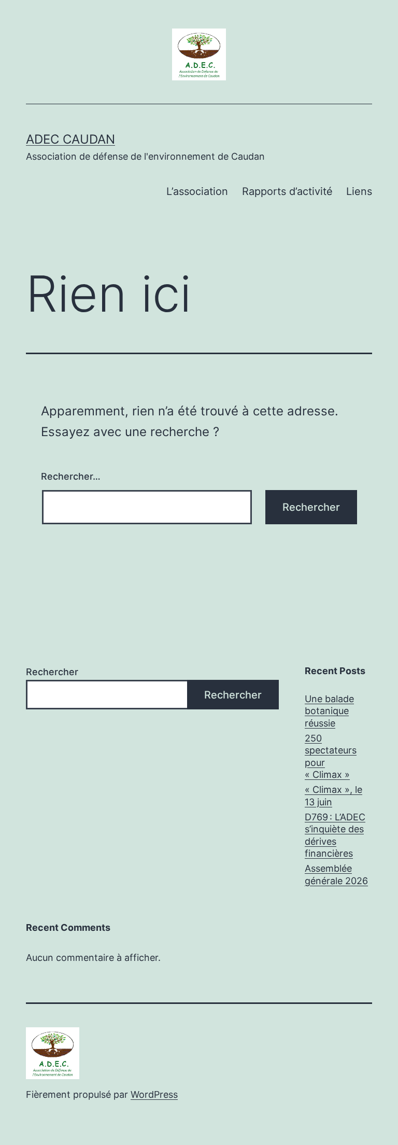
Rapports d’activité (287, 191)
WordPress (154, 1094)
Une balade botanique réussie (329, 711)
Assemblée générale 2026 (336, 874)
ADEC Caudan (70, 139)
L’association (197, 191)
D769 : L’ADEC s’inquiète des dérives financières (335, 835)
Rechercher (52, 671)
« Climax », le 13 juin (333, 795)
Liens (359, 191)
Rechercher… (71, 476)
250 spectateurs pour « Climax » (331, 756)
